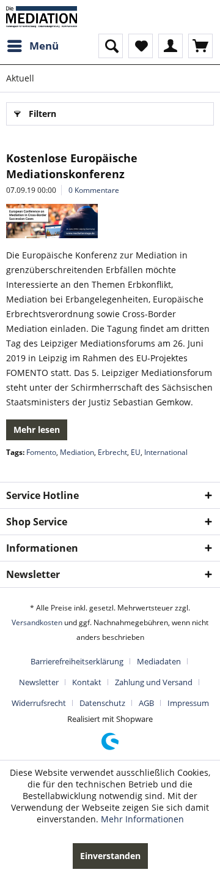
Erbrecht (112, 452)
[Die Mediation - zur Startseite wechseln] (41, 17)
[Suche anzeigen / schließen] (110, 46)
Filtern (42, 113)
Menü (44, 46)
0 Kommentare (93, 190)
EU (136, 452)
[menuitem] (32, 46)
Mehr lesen (36, 429)
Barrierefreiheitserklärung (77, 661)
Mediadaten (159, 661)
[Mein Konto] (170, 46)
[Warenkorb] (200, 46)
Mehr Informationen (142, 819)
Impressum (188, 702)
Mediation (77, 452)
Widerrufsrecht (39, 702)
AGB (146, 702)
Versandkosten (37, 622)
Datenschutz (102, 702)
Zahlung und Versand (154, 682)
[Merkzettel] (140, 46)
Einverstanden (110, 856)
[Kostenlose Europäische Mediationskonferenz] (110, 221)
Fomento (41, 452)
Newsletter (39, 682)
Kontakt (86, 682)
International (166, 452)
